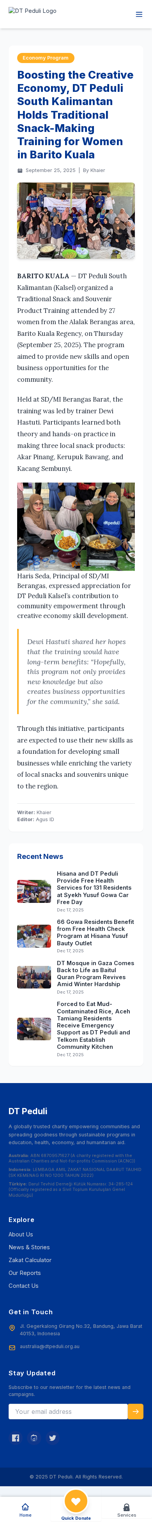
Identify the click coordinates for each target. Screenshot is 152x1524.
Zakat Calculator (30, 1260)
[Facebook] (16, 1438)
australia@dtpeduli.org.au (50, 1346)
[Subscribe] (135, 1411)
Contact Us (24, 1285)
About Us (21, 1234)
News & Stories (29, 1247)
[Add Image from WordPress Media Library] (76, 221)
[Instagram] (34, 1438)
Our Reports (25, 1272)
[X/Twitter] (53, 1438)
